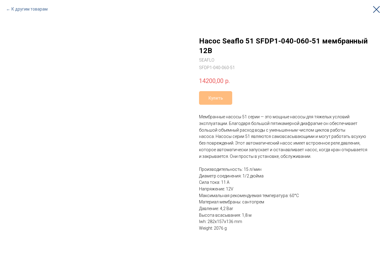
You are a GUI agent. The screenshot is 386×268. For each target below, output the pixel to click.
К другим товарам (29, 9)
